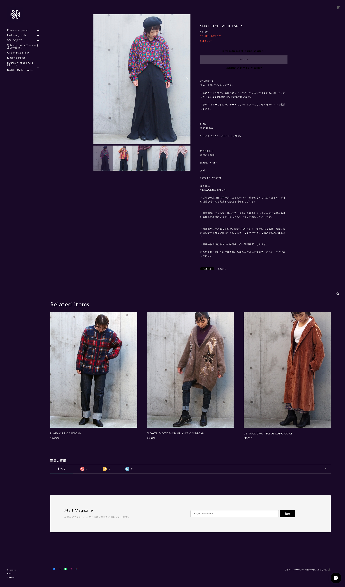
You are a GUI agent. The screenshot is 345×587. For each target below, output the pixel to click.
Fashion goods (16, 35)
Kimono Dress (16, 58)
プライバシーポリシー (294, 570)
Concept (11, 570)
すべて (61, 468)
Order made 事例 (18, 53)
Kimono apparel (17, 30)
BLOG (10, 573)
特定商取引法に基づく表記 (316, 570)
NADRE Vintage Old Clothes (20, 64)
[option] (141, 79)
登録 (287, 513)
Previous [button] (97, 79)
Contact (11, 577)
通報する (222, 269)
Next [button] (186, 79)
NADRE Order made (20, 70)
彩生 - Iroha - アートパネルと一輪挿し (23, 46)
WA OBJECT (14, 40)
